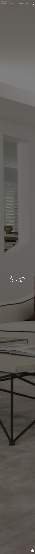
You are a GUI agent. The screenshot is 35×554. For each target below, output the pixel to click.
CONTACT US (27, 3)
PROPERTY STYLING (4, 3)
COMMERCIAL (20, 3)
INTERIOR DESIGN (13, 3)
